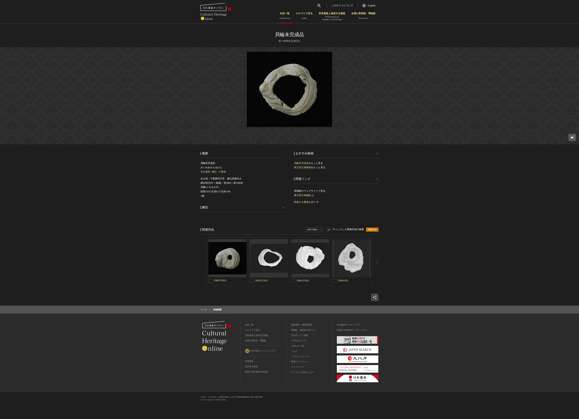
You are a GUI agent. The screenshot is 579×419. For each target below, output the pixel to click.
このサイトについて (342, 5)
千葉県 (222, 171)
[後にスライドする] (375, 262)
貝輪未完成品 (301, 163)
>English (371, 5)
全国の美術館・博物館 (363, 15)
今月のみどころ (298, 340)
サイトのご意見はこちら (302, 372)
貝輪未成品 (343, 280)
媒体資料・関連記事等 (301, 325)
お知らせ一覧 (297, 346)
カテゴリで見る (304, 15)
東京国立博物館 (302, 167)
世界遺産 (249, 361)
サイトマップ (297, 367)
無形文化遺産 (251, 366)
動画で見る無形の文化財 (256, 372)
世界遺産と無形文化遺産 (332, 16)
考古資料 (205, 171)
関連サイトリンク (299, 362)
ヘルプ (294, 351)
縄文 (214, 171)
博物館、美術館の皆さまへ (303, 330)
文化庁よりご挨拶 (299, 335)
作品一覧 (284, 15)
